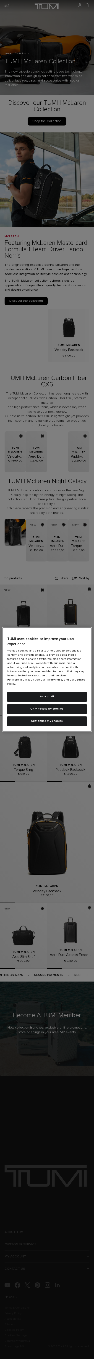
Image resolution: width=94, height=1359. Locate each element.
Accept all (47, 697)
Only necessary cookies (46, 708)
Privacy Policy (54, 680)
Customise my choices (47, 721)
